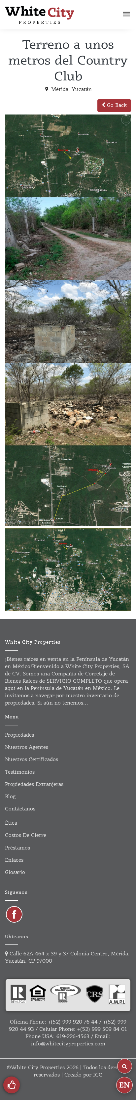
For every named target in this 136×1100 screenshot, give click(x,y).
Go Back (116, 105)
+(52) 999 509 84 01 (102, 1029)
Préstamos (17, 848)
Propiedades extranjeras (34, 784)
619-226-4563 (72, 1036)
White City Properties (38, 1068)
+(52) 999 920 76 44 (73, 1022)
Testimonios (20, 772)
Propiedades (19, 735)
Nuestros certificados (31, 759)
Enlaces (14, 860)
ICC (97, 1075)
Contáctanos (20, 809)
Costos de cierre (25, 835)
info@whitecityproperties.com (68, 1044)
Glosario (15, 872)
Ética (11, 823)
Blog (10, 797)
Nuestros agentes (26, 747)
